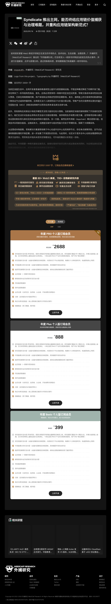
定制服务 (53, 5)
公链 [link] (51, 89)
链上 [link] (80, 97)
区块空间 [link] (69, 93)
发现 (32, 5)
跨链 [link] (43, 123)
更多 (96, 5)
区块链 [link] (15, 89)
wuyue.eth (19, 70)
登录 (88, 5)
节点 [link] (18, 101)
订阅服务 (41, 5)
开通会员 (79, 5)
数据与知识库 (66, 5)
